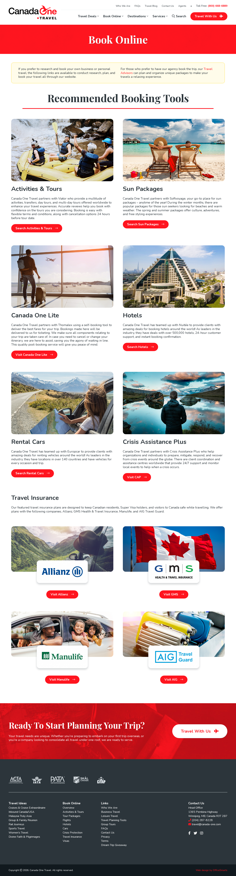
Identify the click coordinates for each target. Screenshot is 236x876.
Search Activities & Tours (34, 228)
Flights (67, 820)
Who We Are (123, 6)
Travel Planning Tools (113, 820)
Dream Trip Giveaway (114, 845)
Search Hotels (138, 347)
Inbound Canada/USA (21, 812)
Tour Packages (71, 816)
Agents (182, 6)
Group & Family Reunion (23, 820)
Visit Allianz (60, 594)
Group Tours (108, 824)
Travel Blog (151, 6)
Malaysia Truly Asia (20, 816)
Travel (206, 16)
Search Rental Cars (30, 473)
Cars (65, 828)
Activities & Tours (73, 812)
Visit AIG (171, 679)
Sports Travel (17, 828)
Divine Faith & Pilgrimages (24, 837)
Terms (104, 841)
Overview (68, 808)
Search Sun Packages (143, 224)
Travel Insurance (72, 837)
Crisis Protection (72, 833)
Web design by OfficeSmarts (211, 870)
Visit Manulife (59, 679)
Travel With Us (196, 731)
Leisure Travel (109, 816)
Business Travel (110, 812)
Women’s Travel (18, 833)
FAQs (137, 6)
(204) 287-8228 (202, 820)
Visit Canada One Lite (32, 355)
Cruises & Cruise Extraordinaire (27, 808)
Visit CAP (134, 477)
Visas (66, 841)
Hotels (67, 824)
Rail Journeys (16, 824)
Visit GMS (171, 594)
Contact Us (168, 6)
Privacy (105, 837)
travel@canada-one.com (206, 824)
